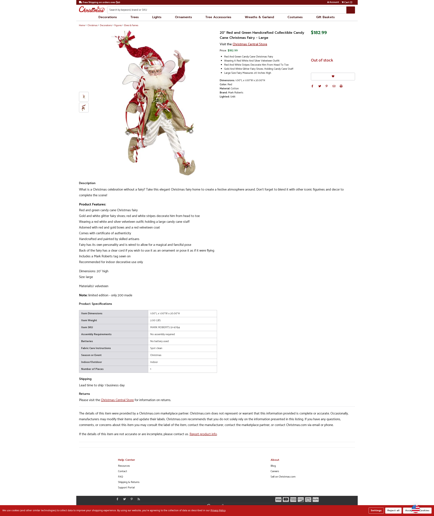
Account (334, 2)
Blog (273, 466)
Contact (122, 471)
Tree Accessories (218, 17)
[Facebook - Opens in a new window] (116, 499)
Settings (376, 510)
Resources (124, 466)
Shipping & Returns (129, 482)
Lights (156, 17)
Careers (275, 471)
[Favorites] (333, 76)
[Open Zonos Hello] (416, 509)
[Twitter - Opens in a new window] (123, 499)
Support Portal (126, 487)
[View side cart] (351, 2)
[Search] (350, 10)
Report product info (203, 434)
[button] (312, 86)
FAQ (120, 476)
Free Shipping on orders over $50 (101, 2)
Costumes (295, 17)
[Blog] (138, 499)
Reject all (393, 510)
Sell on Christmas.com (283, 476)
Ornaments (183, 17)
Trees (134, 17)
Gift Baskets (325, 17)
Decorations (107, 17)
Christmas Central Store (250, 44)
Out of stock (322, 60)
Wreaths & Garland (259, 17)
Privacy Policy (218, 510)
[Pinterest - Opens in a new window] (131, 499)
